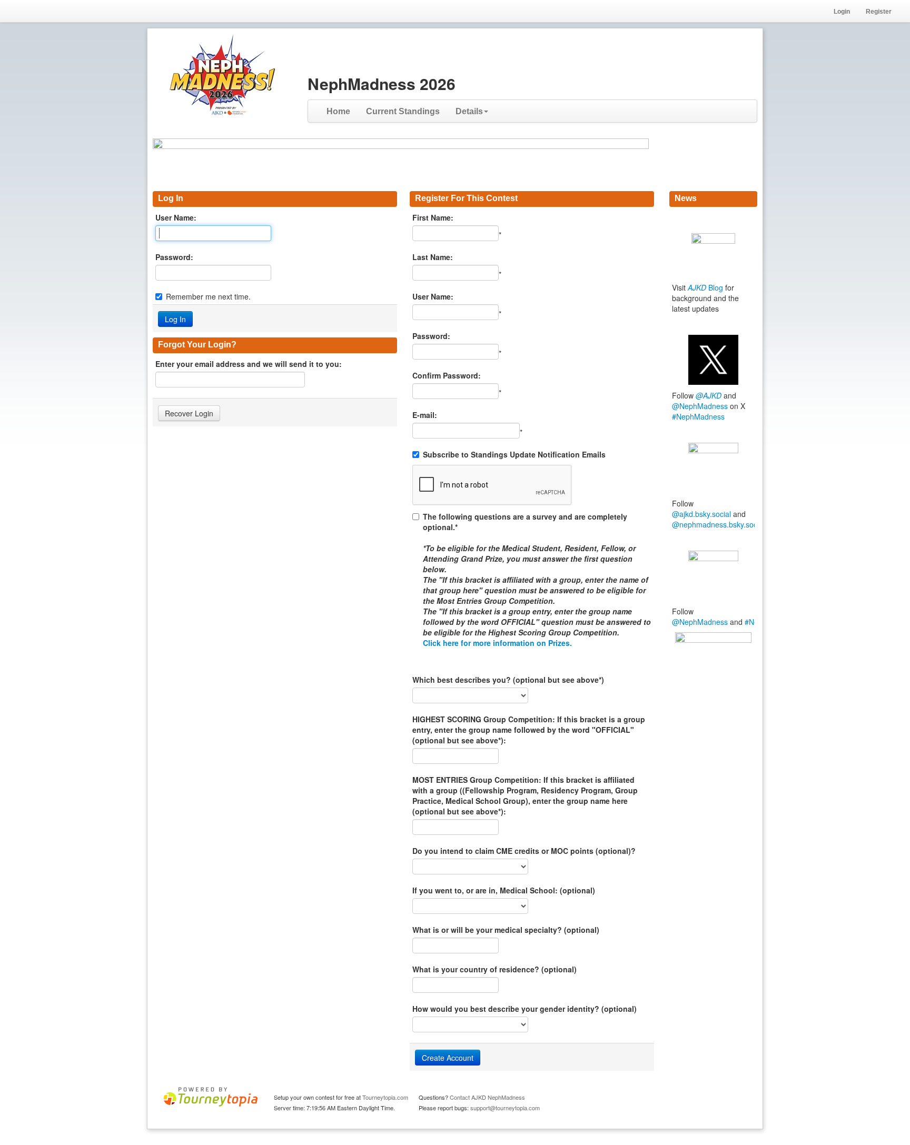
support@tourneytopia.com (505, 1107)
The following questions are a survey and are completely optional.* (537, 579)
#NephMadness (698, 416)
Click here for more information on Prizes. (497, 643)
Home (338, 111)
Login (842, 11)
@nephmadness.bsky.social (718, 524)
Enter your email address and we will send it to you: (248, 364)
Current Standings (403, 111)
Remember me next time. (208, 296)
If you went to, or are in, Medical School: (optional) (503, 890)
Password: (174, 257)
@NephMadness (700, 406)
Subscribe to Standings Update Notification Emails (514, 454)
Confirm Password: (446, 375)
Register (879, 11)
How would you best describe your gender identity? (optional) (524, 1008)
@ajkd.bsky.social (701, 514)
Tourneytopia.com (385, 1097)
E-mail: (424, 415)
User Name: (175, 217)
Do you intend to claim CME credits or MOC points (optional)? (524, 850)
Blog (705, 287)
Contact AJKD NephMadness (487, 1097)
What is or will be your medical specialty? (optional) (505, 929)
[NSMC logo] (713, 667)
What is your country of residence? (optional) (494, 969)
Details (469, 111)
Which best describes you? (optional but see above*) (508, 679)
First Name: (432, 217)
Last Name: (432, 257)
